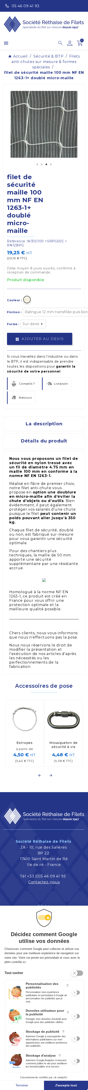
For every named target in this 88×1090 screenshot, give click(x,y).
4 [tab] (51, 164)
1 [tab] (37, 164)
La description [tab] (43, 423)
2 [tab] (41, 164)
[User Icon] (69, 43)
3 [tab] (46, 164)
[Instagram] (79, 5)
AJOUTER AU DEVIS (39, 339)
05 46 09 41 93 (25, 6)
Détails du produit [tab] (44, 441)
